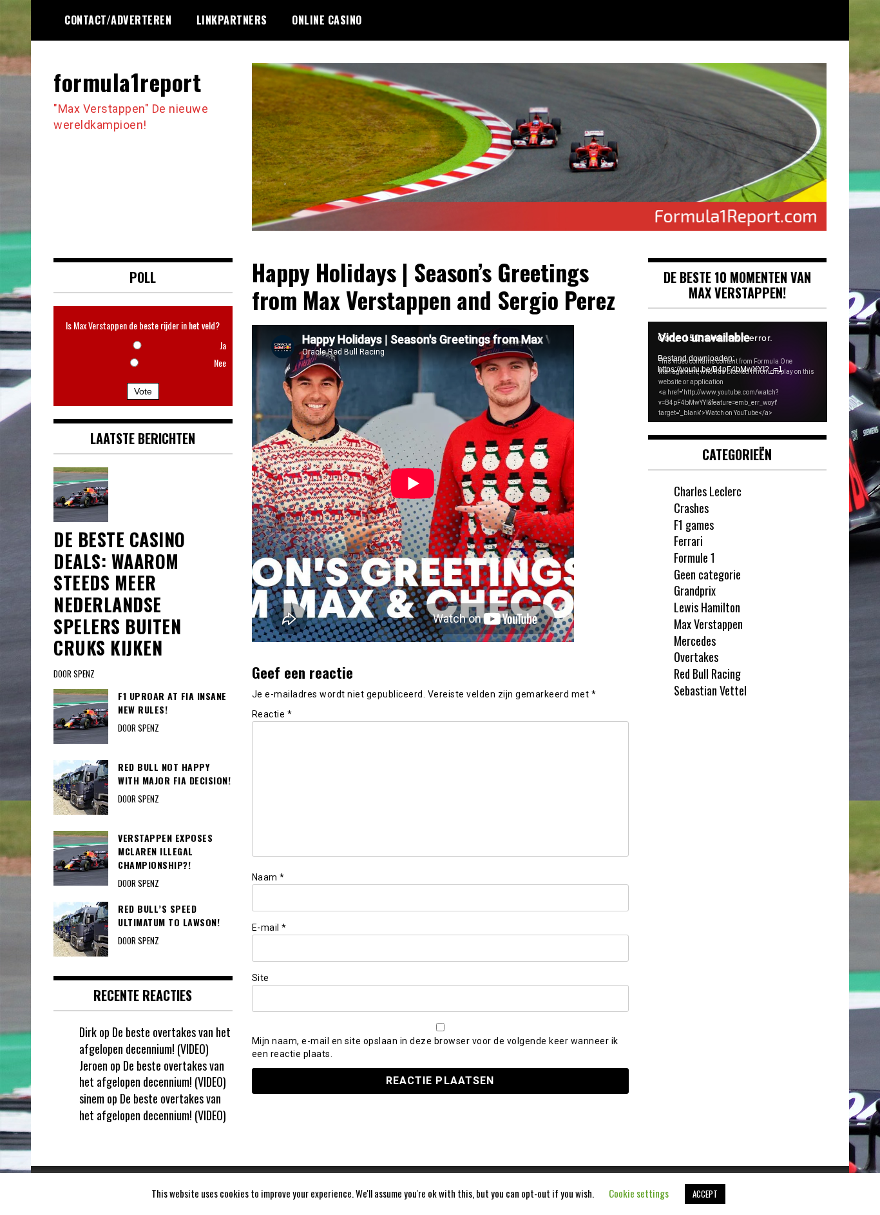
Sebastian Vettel (710, 690)
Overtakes (696, 656)
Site (260, 978)
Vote (143, 391)
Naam (268, 877)
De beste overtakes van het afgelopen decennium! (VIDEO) (155, 1040)
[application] (737, 372)
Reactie (272, 714)
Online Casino (327, 20)
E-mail (269, 927)
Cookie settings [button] (639, 1193)
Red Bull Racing (707, 673)
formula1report (127, 81)
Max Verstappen (708, 624)
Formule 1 (694, 557)
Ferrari (688, 540)
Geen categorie (707, 574)
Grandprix (695, 590)
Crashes (691, 508)
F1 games (694, 524)
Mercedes (695, 640)
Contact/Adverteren (117, 20)
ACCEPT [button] (705, 1193)
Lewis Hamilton (707, 607)
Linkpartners (231, 20)
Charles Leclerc (707, 491)
